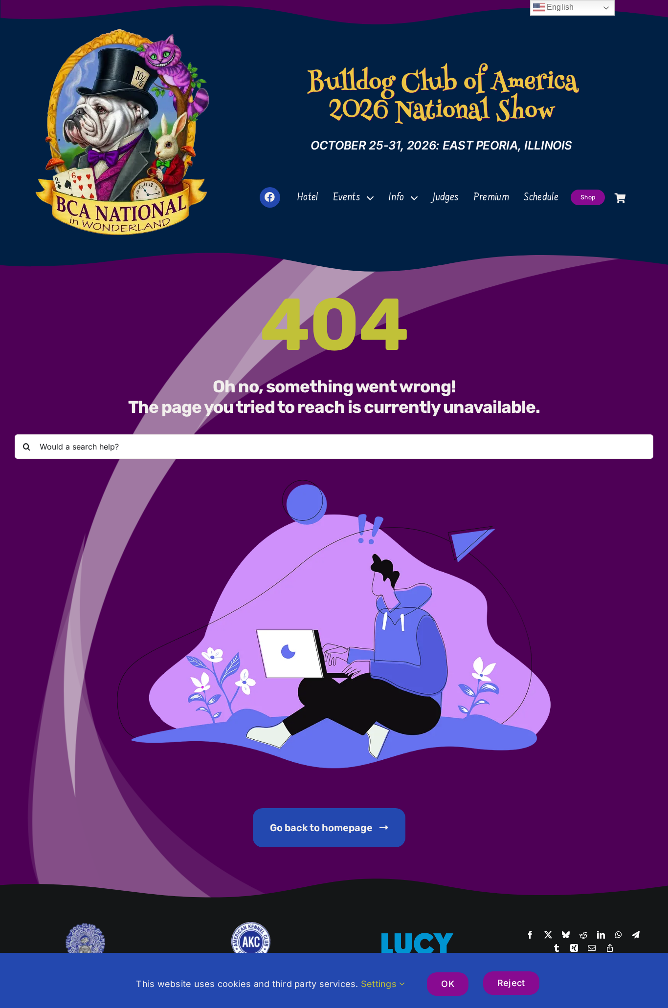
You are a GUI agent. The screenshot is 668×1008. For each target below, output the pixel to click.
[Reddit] (583, 935)
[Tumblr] (556, 948)
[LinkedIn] (601, 935)
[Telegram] (636, 935)
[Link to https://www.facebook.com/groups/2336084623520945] (270, 197)
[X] (548, 935)
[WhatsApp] (618, 935)
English (559, 7)
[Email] (592, 948)
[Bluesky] (566, 935)
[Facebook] (530, 935)
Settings (380, 984)
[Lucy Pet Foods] (417, 934)
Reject (511, 983)
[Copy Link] (610, 948)
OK (447, 984)
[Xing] (574, 948)
